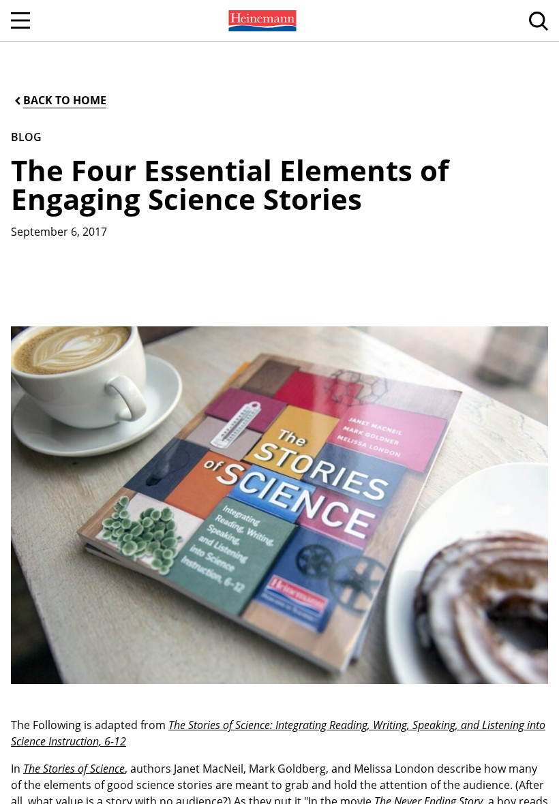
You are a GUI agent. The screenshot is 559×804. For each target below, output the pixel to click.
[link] (261, 20)
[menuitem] (261, 20)
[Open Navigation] (20, 20)
